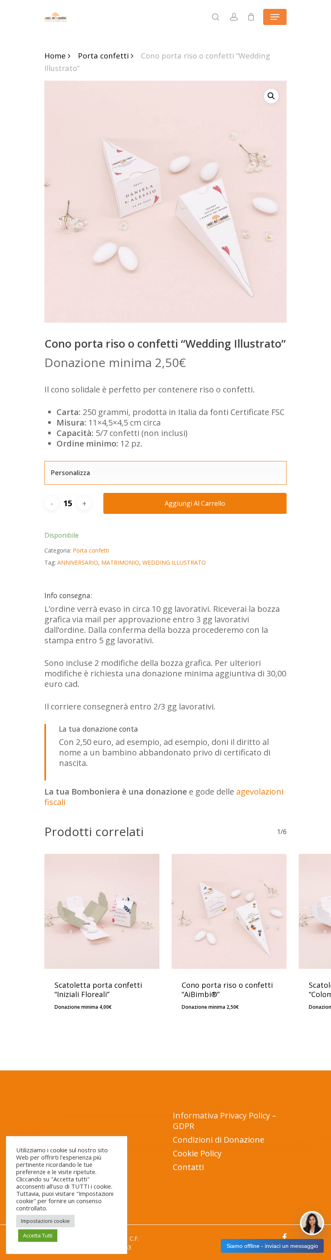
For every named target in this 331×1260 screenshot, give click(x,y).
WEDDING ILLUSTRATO (174, 562)
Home (55, 55)
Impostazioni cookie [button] (45, 1221)
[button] (271, 96)
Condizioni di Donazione (218, 1139)
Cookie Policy (197, 1153)
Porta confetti (103, 55)
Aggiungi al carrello (195, 503)
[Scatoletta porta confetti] (101, 911)
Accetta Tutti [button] (37, 1235)
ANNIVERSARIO (77, 562)
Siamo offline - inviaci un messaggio (272, 1246)
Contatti (188, 1167)
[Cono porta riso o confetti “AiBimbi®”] (229, 911)
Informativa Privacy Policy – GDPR (224, 1120)
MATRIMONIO (120, 562)
